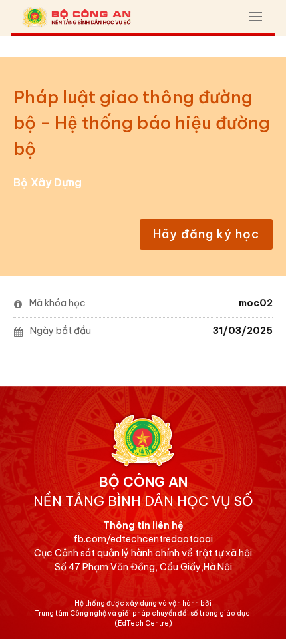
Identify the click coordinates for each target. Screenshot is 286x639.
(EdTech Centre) (143, 623)
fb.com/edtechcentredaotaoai (143, 539)
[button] (255, 16)
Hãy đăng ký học (206, 234)
